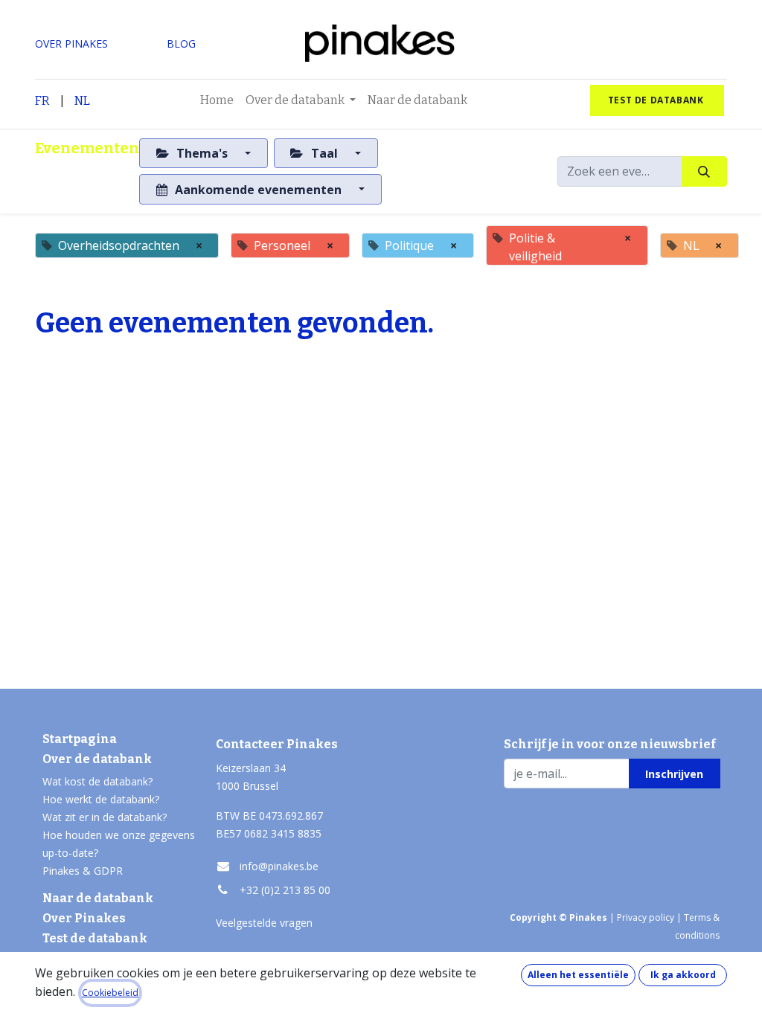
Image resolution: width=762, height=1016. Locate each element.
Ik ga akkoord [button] (683, 974)
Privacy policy (645, 917)
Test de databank (94, 938)
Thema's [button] (202, 153)
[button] (674, 773)
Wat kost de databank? (97, 781)
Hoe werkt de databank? (100, 799)
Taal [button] (324, 153)
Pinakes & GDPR (82, 871)
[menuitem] (217, 100)
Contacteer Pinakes (277, 744)
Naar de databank (97, 898)
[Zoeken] (704, 171)
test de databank (657, 100)
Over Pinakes (84, 918)
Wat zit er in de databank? (104, 817)
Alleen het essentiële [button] (578, 974)
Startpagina (79, 739)
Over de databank (97, 759)
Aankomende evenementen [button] (258, 189)
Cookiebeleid (110, 992)
